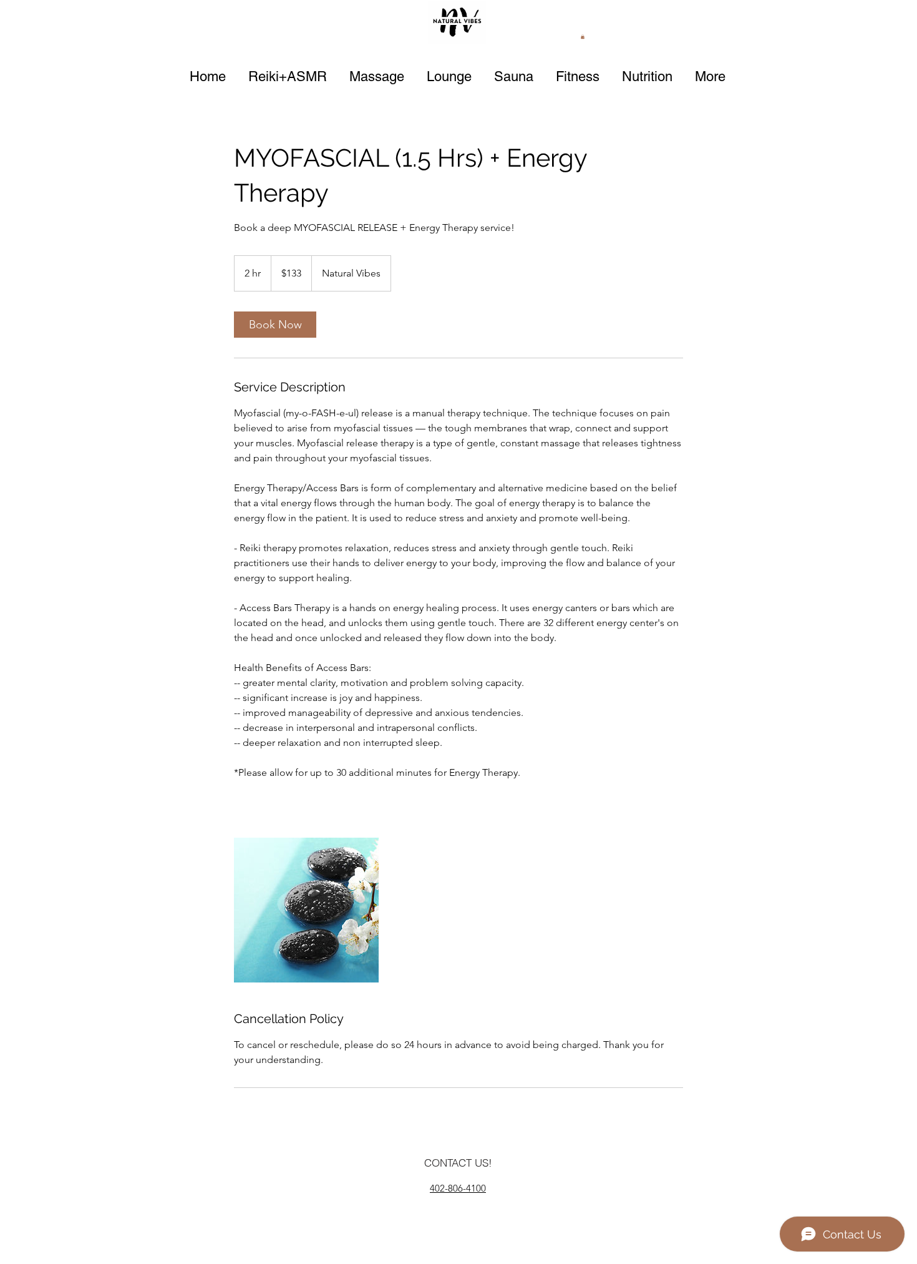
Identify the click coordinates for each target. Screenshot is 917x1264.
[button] (583, 36)
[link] (275, 324)
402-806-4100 (458, 1188)
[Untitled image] (306, 910)
